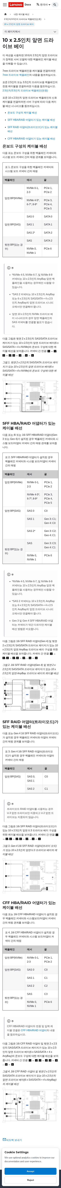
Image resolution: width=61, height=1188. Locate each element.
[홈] (5, 14)
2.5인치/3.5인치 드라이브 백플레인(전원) (25, 90)
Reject (30, 1180)
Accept (30, 1171)
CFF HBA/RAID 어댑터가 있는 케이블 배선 (31, 138)
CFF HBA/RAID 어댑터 (34, 1030)
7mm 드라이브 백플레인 (16, 75)
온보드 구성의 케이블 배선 (22, 112)
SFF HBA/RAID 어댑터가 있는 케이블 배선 (31, 119)
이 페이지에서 (12, 31)
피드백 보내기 (14, 1140)
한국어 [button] (44, 4)
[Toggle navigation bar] (5, 4)
